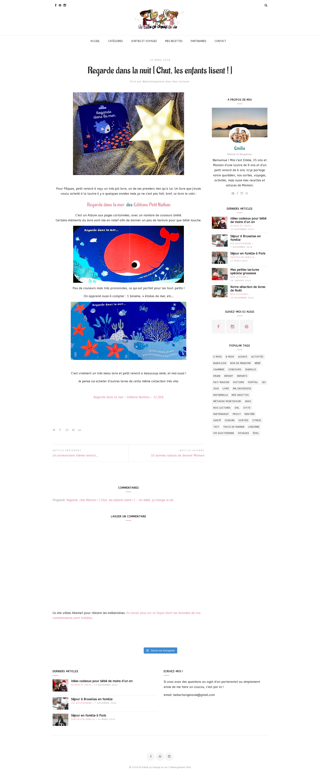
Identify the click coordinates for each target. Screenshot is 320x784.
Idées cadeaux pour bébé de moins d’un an (248, 220)
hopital (253, 382)
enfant (228, 376)
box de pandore (240, 363)
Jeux (216, 388)
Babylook (219, 363)
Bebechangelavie (154, 81)
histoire (238, 382)
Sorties (244, 420)
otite (247, 408)
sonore (230, 420)
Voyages (243, 433)
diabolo (250, 369)
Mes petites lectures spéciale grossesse (244, 271)
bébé (258, 363)
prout (237, 414)
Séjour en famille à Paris (247, 253)
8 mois (230, 356)
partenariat (221, 414)
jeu (264, 382)
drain (216, 376)
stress (256, 420)
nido (248, 401)
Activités (257, 356)
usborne (253, 427)
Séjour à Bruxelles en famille (245, 237)
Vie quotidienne (240, 243)
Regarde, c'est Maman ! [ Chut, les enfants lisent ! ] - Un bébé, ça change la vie (119, 500)
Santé (217, 420)
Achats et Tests (240, 226)
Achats (242, 356)
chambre (218, 369)
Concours (234, 369)
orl (237, 408)
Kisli (188, 767)
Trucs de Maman (233, 427)
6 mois (217, 356)
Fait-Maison (221, 382)
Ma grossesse (242, 388)
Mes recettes (240, 395)
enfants (242, 376)
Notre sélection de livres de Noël (247, 288)
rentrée (250, 414)
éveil (256, 433)
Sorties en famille (242, 257)
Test (216, 427)
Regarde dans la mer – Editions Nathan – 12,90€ (129, 397)
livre (226, 388)
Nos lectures (181, 81)
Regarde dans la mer (105, 205)
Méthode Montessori (227, 401)
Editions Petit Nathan (152, 205)
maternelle (220, 395)
